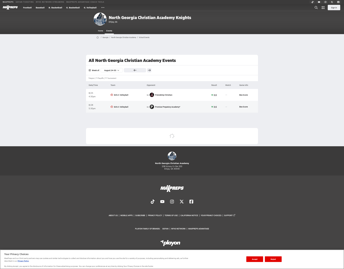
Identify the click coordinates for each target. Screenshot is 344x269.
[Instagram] (325, 2)
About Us (113, 215)
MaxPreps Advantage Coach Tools (85, 2)
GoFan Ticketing (25, 2)
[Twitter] (332, 2)
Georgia (105, 37)
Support (228, 215)
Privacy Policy (155, 215)
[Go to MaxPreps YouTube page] (162, 201)
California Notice (189, 215)
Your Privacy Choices (211, 215)
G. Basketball (73, 7)
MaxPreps (8, 2)
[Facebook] (338, 2)
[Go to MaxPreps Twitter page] (182, 201)
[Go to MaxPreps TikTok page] (152, 201)
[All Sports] (102, 7)
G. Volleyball (90, 7)
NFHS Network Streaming (50, 2)
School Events (144, 37)
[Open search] (316, 7)
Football (27, 7)
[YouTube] (319, 2)
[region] (172, 259)
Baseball (40, 7)
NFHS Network (178, 228)
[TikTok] (313, 2)
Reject (273, 259)
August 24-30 (110, 70)
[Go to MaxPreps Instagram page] (172, 201)
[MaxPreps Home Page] (97, 37)
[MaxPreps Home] (10, 7)
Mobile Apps (126, 215)
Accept (255, 259)
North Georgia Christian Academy (123, 37)
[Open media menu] (323, 7)
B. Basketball (55, 7)
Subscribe (140, 215)
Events (109, 30)
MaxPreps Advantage (198, 228)
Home (100, 30)
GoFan (165, 228)
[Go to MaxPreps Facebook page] (191, 201)
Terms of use (171, 215)
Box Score (243, 94)
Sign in (334, 7)
